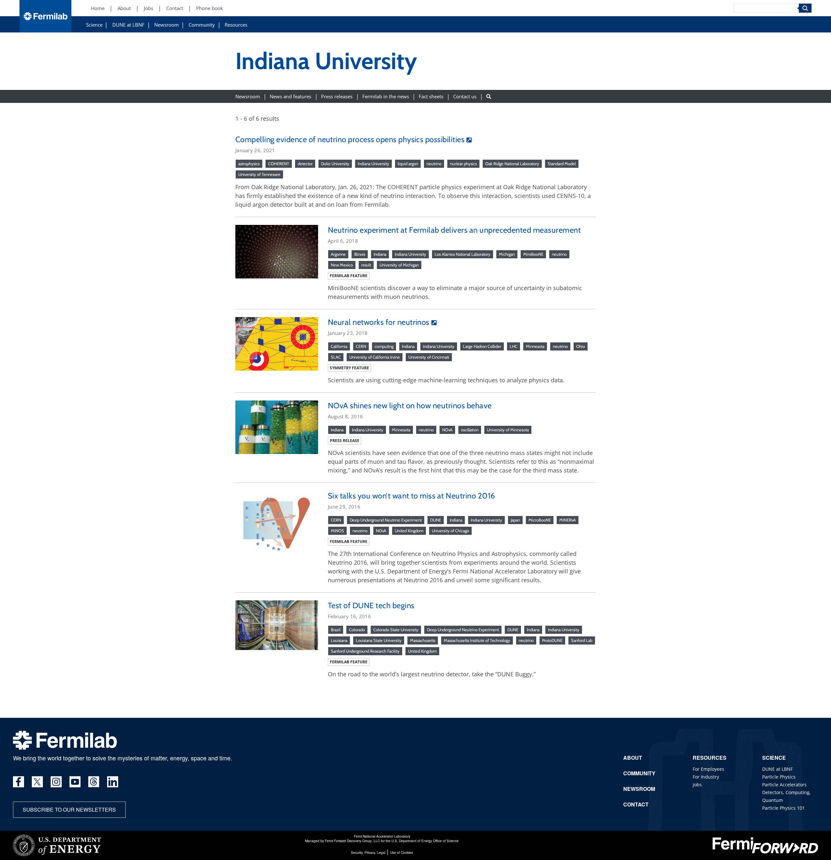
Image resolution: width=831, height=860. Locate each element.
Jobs (148, 8)
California (339, 346)
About (124, 8)
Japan (515, 519)
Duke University (335, 163)
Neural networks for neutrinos (378, 322)
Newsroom (166, 24)
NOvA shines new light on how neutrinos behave (410, 405)
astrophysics (249, 163)
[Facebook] (18, 781)
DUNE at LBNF (128, 24)
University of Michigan (399, 264)
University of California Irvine (374, 357)
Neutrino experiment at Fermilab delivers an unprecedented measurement (454, 230)
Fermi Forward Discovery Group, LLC (352, 841)
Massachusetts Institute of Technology (477, 640)
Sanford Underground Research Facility (365, 651)
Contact (174, 8)
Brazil (336, 629)
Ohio (580, 346)
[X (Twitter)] (37, 781)
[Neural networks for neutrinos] (276, 343)
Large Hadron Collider (482, 346)
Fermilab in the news (385, 96)
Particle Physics (779, 777)
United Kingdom (409, 530)
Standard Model (562, 163)
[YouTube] (75, 781)
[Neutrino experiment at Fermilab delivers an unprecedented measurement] (276, 251)
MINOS (337, 530)
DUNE (435, 519)
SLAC (336, 357)
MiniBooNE (533, 254)
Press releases (337, 96)
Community (202, 24)
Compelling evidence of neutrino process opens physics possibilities (350, 139)
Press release (344, 440)
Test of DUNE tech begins (371, 605)
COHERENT (278, 163)
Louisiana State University (379, 640)
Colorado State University (395, 629)
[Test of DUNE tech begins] (276, 624)
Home (98, 8)
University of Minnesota (508, 429)
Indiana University (373, 163)
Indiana (380, 254)
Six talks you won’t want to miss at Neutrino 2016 (411, 495)
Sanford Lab (581, 640)
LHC (513, 346)
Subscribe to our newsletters (69, 809)
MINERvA (567, 519)
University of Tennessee (259, 174)
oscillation (469, 429)
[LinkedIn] (112, 781)
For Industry (706, 777)
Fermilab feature (348, 275)
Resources (236, 24)
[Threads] (93, 781)
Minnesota (535, 346)
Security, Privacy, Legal (368, 852)
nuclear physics (463, 163)
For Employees (708, 769)
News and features (290, 96)
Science (94, 24)
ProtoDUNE (552, 640)
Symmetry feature (349, 368)
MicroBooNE (539, 519)
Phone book (209, 8)
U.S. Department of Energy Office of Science (425, 841)
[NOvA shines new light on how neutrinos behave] (276, 426)
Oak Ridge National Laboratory (512, 163)
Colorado (357, 629)
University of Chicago (450, 530)
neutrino (434, 163)
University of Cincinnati (428, 357)
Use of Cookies (401, 852)
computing (384, 346)
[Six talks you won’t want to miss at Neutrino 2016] (276, 521)
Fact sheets (431, 96)
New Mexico (342, 264)
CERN (361, 346)
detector (305, 163)
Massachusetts (422, 640)
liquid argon (408, 163)
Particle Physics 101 (783, 808)
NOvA (447, 429)
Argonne (338, 254)
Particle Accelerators (784, 784)
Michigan (507, 254)
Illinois (359, 254)
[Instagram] (56, 781)
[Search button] (488, 96)
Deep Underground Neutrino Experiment (386, 519)
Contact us (465, 96)
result (366, 264)
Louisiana (339, 640)
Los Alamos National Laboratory (462, 254)
